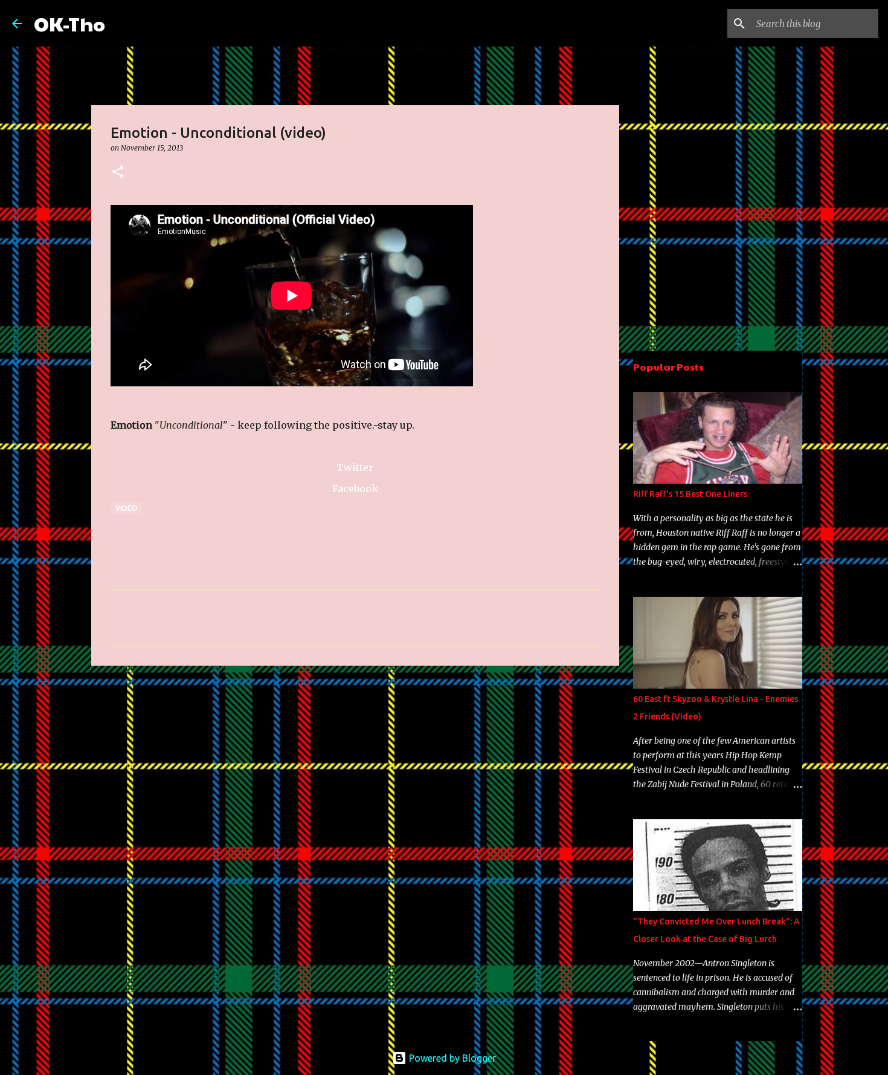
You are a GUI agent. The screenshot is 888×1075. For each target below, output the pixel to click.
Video (126, 508)
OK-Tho (69, 23)
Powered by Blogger (451, 1058)
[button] (118, 172)
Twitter (354, 467)
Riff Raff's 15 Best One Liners (690, 494)
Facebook (355, 488)
